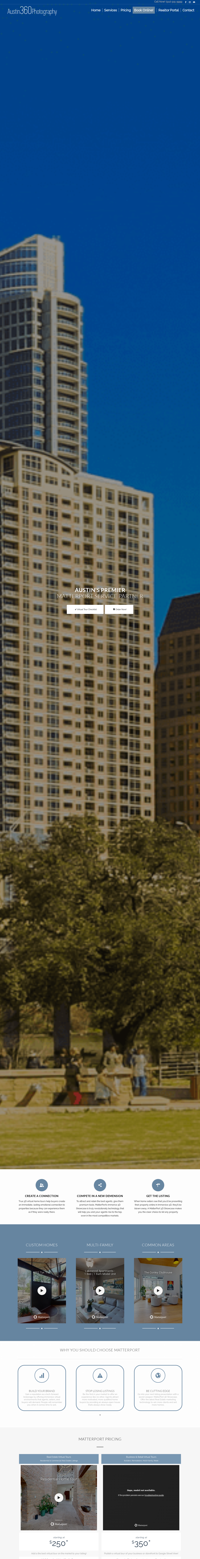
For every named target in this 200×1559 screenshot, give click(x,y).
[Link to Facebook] (186, 2)
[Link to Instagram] (190, 2)
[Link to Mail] (194, 2)
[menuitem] (96, 10)
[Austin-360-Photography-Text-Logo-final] (32, 10)
